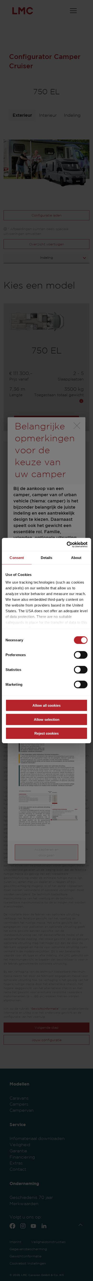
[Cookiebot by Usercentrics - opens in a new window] (67, 544)
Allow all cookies (46, 705)
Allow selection (46, 719)
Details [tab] (46, 558)
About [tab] (76, 558)
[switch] (81, 655)
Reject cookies (46, 733)
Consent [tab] (17, 558)
